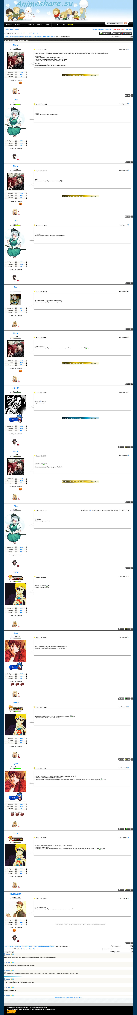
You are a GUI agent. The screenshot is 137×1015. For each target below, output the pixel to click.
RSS (130, 29)
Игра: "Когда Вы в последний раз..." (44, 36)
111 (30, 33)
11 (128, 637)
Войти (7, 29)
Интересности (18, 36)
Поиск (126, 29)
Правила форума (118, 29)
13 (128, 768)
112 (34, 33)
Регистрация (14, 29)
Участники (108, 29)
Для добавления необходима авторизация (68, 997)
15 (128, 898)
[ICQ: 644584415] (127, 699)
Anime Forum (9, 36)
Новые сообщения (98, 29)
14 (128, 837)
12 (128, 707)
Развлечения (28, 36)
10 (128, 576)
